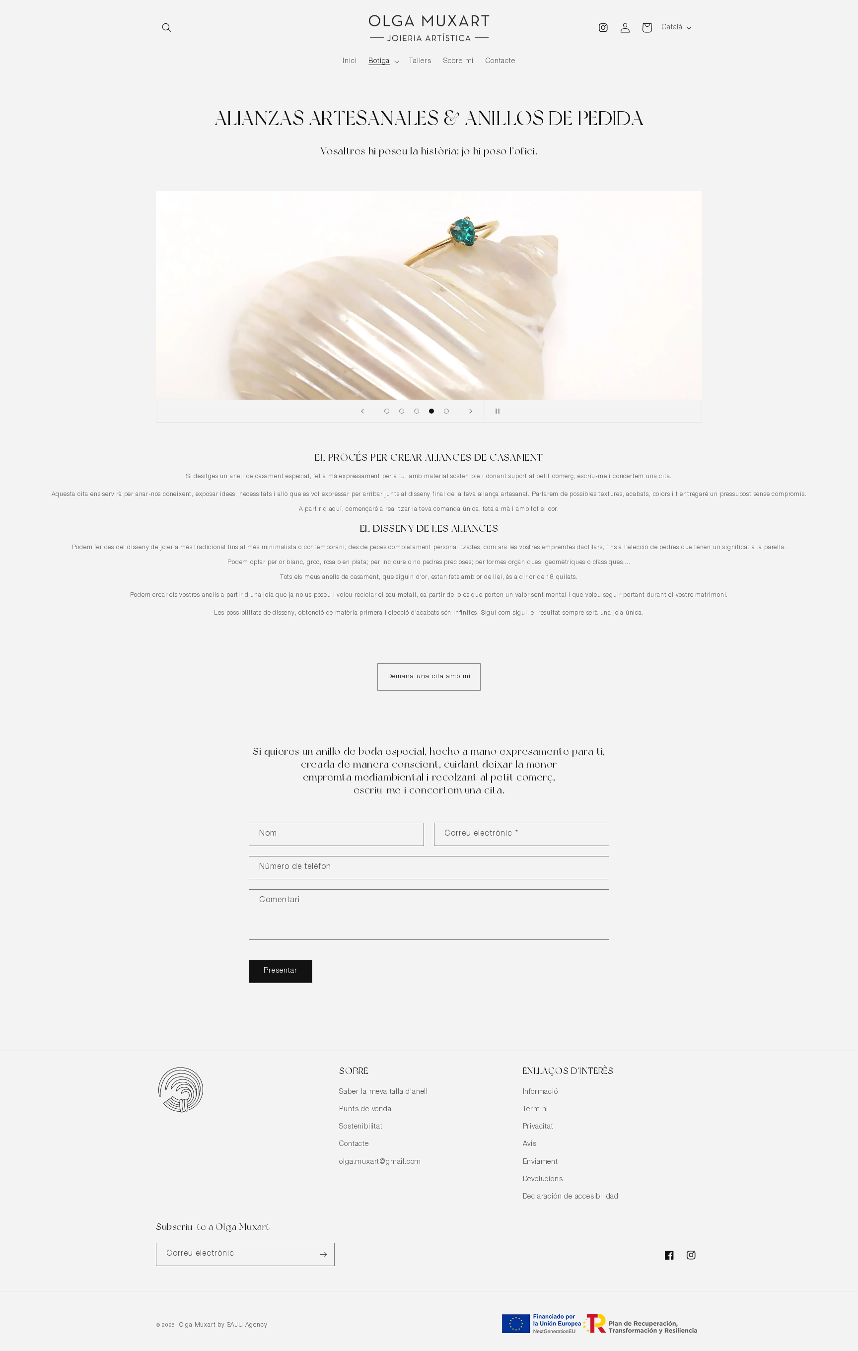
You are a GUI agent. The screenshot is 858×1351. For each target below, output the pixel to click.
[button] (167, 28)
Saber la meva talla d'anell (383, 1092)
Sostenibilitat (360, 1127)
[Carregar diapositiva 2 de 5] (401, 411)
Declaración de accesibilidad (571, 1197)
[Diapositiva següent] (471, 411)
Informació (540, 1092)
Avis (530, 1144)
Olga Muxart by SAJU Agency (223, 1325)
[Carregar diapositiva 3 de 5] (416, 411)
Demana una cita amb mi (429, 677)
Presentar (280, 971)
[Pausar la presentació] (495, 411)
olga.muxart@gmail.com (380, 1162)
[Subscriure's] (323, 1254)
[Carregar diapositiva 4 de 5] (431, 411)
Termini (536, 1109)
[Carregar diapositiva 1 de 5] (386, 411)
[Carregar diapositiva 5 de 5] (446, 411)
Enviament (540, 1162)
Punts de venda (365, 1109)
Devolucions (543, 1179)
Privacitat (538, 1127)
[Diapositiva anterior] (362, 411)
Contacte (353, 1144)
